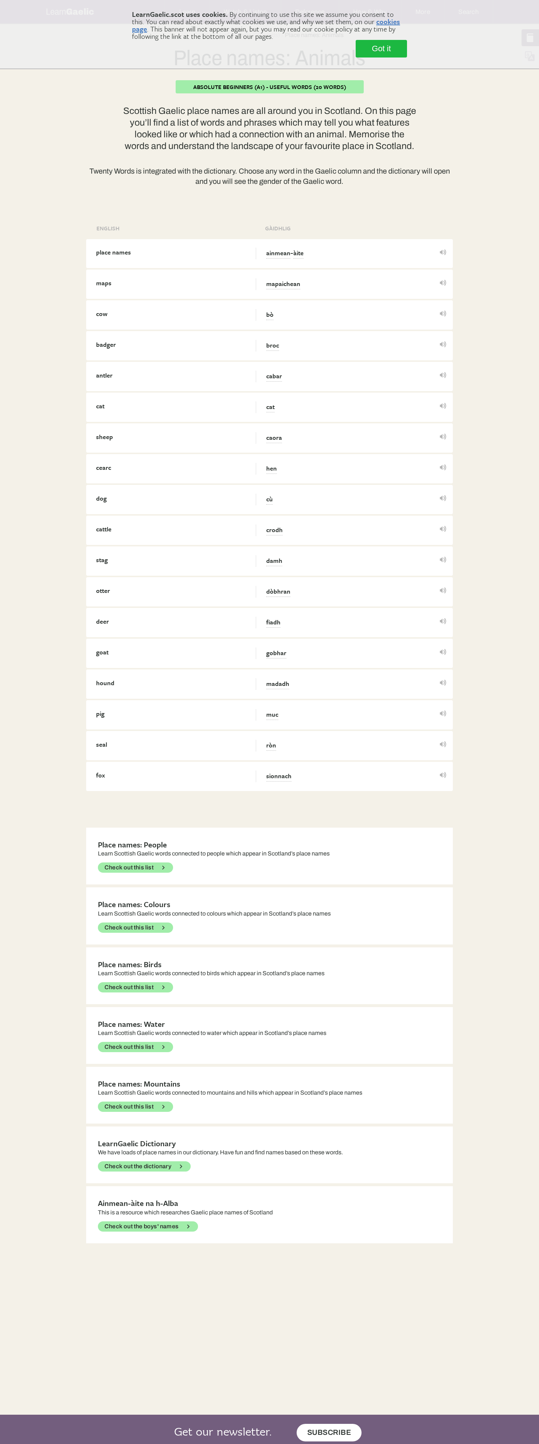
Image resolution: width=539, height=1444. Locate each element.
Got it (381, 48)
